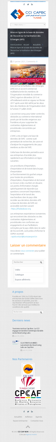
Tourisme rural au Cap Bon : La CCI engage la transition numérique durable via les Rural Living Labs (27, 331)
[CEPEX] (28, 384)
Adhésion (28, 417)
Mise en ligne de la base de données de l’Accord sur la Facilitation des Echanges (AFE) (26, 50)
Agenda (39, 417)
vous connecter (27, 251)
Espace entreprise (20, 421)
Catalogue (19, 275)
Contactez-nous (37, 421)
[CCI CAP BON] (28, 14)
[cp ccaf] (28, 397)
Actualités (37, 45)
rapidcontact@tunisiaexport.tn (24, 237)
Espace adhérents (22, 280)
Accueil (26, 45)
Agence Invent (31, 434)
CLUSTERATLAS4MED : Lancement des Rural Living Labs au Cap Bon (31, 345)
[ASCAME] (28, 370)
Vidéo (17, 270)
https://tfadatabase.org (21, 209)
